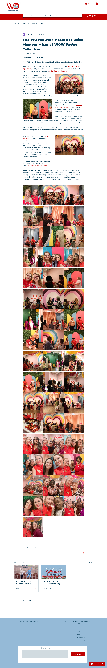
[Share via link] (35, 548)
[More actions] (83, 35)
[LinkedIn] (92, 16)
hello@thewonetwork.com (31, 621)
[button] (97, 3)
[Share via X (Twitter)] (27, 548)
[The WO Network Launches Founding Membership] (53, 572)
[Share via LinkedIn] (31, 548)
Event (42, 23)
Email (23, 649)
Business (35, 23)
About (79, 631)
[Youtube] (87, 16)
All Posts (16, 23)
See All (91, 562)
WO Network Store (82, 641)
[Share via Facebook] (23, 548)
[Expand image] (33, 195)
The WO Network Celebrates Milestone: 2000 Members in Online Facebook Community (25, 583)
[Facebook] (90, 16)
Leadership (26, 23)
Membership (81, 637)
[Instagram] (95, 16)
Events (79, 634)
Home (79, 628)
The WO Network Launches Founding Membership (51, 583)
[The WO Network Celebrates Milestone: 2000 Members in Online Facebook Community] (26, 572)
